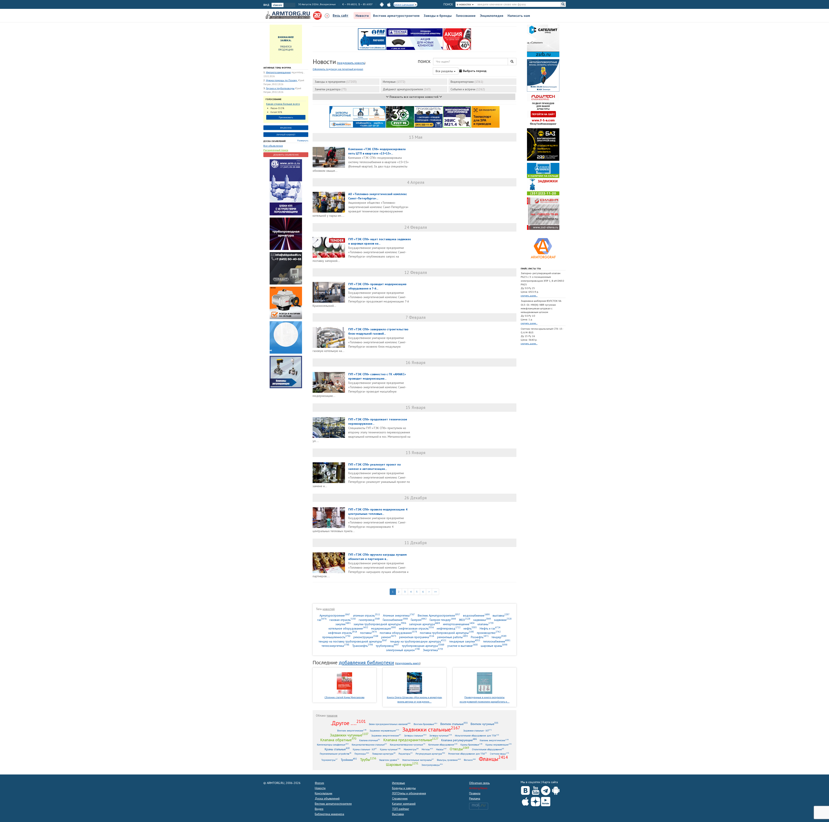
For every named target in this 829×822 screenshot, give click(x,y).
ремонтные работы (452, 637)
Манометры (411, 749)
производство (489, 633)
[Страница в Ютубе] (535, 789)
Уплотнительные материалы (418, 760)
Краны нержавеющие (499, 744)
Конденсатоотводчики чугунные (407, 744)
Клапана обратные (338, 739)
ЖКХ (464, 620)
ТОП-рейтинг (400, 809)
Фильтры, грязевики (449, 760)
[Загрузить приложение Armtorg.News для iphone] (525, 800)
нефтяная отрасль (342, 633)
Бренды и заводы (404, 788)
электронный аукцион (403, 650)
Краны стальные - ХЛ (365, 749)
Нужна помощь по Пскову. (281, 80)
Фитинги (470, 760)
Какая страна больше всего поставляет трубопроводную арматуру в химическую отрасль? (284, 104)
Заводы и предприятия (336, 82)
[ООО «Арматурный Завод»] (286, 187)
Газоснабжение (395, 620)
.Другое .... (348, 723)
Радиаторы (406, 753)
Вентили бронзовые (425, 724)
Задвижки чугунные (349, 735)
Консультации (323, 793)
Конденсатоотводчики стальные (369, 744)
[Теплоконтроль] (286, 372)
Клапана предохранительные (410, 739)
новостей (329, 609)
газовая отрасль (342, 620)
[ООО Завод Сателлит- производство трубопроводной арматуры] (543, 41)
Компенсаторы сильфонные (333, 744)
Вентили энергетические (352, 730)
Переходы (361, 753)
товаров (332, 715)
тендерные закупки (464, 641)
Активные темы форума (277, 67)
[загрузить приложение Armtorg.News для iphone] (388, 4)
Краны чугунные (390, 749)
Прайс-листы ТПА (531, 268)
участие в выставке (462, 646)
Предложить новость (351, 63)
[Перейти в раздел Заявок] (286, 44)
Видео (319, 809)
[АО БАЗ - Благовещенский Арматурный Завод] (543, 144)
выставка (501, 615)
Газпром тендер (443, 620)
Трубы (368, 759)
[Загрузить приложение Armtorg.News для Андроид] (555, 789)
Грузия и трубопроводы (280, 88)
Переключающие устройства (335, 753)
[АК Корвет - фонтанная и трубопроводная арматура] (286, 337)
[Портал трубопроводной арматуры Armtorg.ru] (288, 15)
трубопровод (387, 646)
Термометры (329, 760)
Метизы (427, 749)
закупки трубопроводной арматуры (380, 624)
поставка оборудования (398, 633)
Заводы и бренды (438, 15)
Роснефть (480, 637)
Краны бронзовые (471, 744)
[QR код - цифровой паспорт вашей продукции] (485, 117)
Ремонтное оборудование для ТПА (467, 753)
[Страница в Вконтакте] (525, 789)
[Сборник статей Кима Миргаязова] (344, 683)
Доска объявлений (274, 141)
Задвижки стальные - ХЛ (477, 730)
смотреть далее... (529, 295)
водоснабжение (476, 615)
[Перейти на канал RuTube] (545, 800)
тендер (499, 637)
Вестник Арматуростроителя (439, 615)
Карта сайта (550, 782)
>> (435, 591)
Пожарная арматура (384, 753)
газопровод (369, 620)
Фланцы (493, 758)
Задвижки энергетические (386, 735)
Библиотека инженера (329, 814)
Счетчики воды (499, 753)
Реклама (474, 798)
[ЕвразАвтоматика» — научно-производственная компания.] (457, 117)
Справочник (400, 798)
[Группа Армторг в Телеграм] (545, 789)
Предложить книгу (408, 663)
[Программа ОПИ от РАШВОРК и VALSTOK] (457, 39)
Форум (319, 783)
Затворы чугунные (440, 735)
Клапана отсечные (369, 740)
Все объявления (273, 145)
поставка (368, 633)
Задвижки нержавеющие (384, 730)
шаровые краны (494, 646)
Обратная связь (479, 783)
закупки (343, 624)
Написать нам (519, 15)
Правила (474, 793)
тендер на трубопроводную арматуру (418, 641)
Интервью (394, 82)
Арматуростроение (335, 615)
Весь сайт (340, 15)
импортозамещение (459, 624)
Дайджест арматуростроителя (407, 89)
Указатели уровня (389, 760)
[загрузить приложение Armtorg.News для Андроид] (381, 4)
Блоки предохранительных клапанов (390, 724)
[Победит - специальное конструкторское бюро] (286, 268)
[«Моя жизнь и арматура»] (414, 683)
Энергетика (433, 650)
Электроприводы (432, 764)
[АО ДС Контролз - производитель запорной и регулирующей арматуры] (286, 233)
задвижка (482, 620)
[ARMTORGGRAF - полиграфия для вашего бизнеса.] (543, 248)
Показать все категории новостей (414, 97)
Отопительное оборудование (488, 749)
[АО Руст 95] (400, 117)
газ (321, 620)
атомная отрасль (366, 615)
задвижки (503, 620)
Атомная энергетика (399, 615)
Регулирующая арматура (430, 753)
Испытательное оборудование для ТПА (477, 735)
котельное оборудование (348, 628)
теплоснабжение (496, 641)
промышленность (336, 637)
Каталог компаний (404, 804)
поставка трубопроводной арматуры (447, 633)
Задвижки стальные (431, 729)
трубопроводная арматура (423, 646)
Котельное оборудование (442, 744)
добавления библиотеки (366, 662)
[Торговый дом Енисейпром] (357, 117)
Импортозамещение (278, 72)
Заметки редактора (330, 89)
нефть (470, 628)
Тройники (349, 760)
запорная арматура (424, 624)
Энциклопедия (491, 15)
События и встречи (468, 89)
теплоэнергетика (335, 646)
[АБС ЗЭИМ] (543, 75)
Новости (362, 15)
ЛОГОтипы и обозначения (409, 793)
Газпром (419, 620)
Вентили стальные (454, 724)
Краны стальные (337, 749)
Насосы (441, 749)
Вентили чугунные (484, 724)
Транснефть (362, 646)
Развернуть (302, 140)
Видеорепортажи (467, 82)
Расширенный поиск (275, 150)
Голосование (466, 15)
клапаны (486, 624)
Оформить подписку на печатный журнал (338, 69)
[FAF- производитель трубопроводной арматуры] (372, 39)
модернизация (383, 628)
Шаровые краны (402, 764)
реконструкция (365, 637)
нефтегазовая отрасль (416, 628)
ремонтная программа (416, 637)
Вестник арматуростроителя (396, 15)
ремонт (388, 637)
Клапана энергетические (494, 740)
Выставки (398, 814)
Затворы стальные (415, 735)
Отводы (459, 748)
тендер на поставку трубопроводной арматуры (353, 641)
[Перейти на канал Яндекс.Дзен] (535, 800)
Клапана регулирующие (459, 740)
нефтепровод (448, 628)
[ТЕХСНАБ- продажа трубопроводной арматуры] (414, 39)
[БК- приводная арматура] (286, 302)
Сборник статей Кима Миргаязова (344, 697)
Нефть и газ (490, 628)
